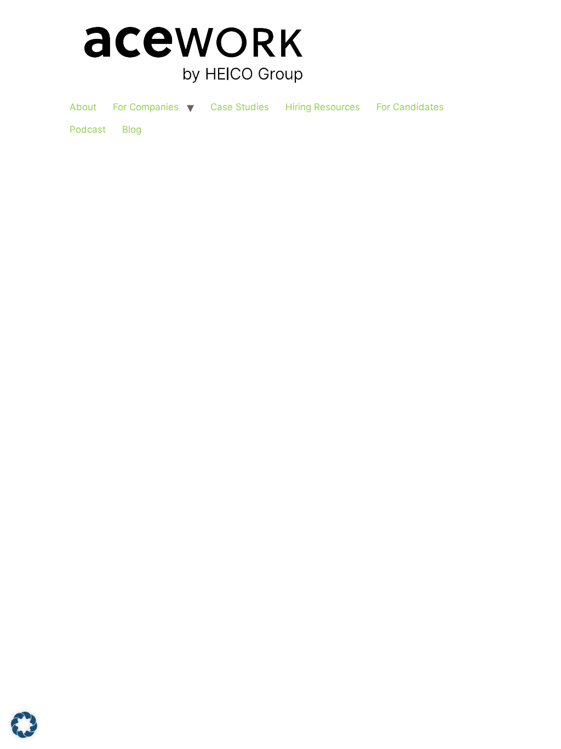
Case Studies (239, 106)
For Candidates (410, 106)
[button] (24, 725)
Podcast (88, 129)
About (83, 106)
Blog (131, 129)
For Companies (146, 106)
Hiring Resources (322, 106)
